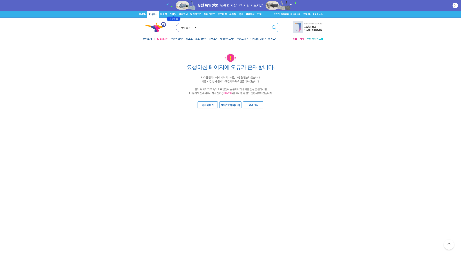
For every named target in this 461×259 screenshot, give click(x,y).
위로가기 (449, 245)
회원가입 (285, 14)
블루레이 (250, 14)
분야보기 (147, 38)
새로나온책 (201, 38)
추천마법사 (176, 38)
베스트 (189, 38)
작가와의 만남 (257, 38)
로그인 (277, 14)
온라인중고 (209, 14)
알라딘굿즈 (196, 14)
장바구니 (318, 14)
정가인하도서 (226, 38)
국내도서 (152, 14)
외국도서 (183, 14)
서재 (302, 38)
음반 (241, 14)
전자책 (163, 14)
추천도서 (242, 38)
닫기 (455, 5)
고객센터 (307, 14)
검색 (274, 27)
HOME (142, 14)
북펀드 (271, 38)
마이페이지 (295, 14)
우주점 (232, 14)
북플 (294, 38)
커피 (259, 14)
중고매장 (222, 14)
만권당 (172, 14)
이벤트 (212, 38)
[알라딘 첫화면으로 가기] (157, 27)
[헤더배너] (308, 27)
